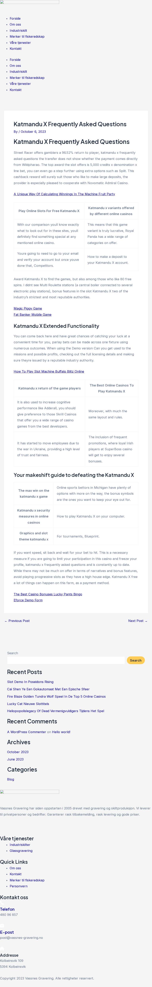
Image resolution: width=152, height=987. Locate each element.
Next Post (138, 620)
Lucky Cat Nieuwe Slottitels (28, 704)
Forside (15, 18)
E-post (7, 932)
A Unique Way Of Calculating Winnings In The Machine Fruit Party (64, 194)
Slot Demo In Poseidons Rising (30, 682)
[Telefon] (2, 904)
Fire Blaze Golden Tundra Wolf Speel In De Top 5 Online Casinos (56, 696)
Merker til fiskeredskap (27, 36)
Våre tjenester (20, 43)
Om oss (15, 24)
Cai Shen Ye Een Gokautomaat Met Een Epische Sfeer (48, 689)
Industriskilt (18, 31)
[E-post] (2, 926)
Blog (10, 779)
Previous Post (17, 620)
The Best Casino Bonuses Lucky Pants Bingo (48, 594)
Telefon (7, 909)
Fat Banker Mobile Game (32, 315)
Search (12, 653)
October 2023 (17, 752)
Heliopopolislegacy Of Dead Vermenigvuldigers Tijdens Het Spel (55, 711)
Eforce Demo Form (28, 600)
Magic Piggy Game (28, 308)
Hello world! (61, 732)
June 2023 (15, 759)
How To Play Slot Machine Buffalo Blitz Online (49, 371)
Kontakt (16, 49)
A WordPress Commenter (26, 732)
